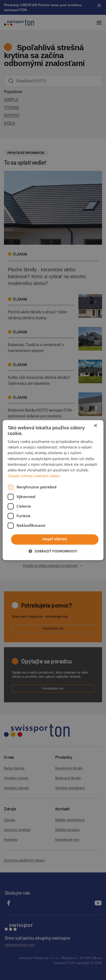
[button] (53, 551)
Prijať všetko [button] (54, 539)
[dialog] (53, 490)
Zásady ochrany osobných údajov (34, 476)
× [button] (95, 426)
